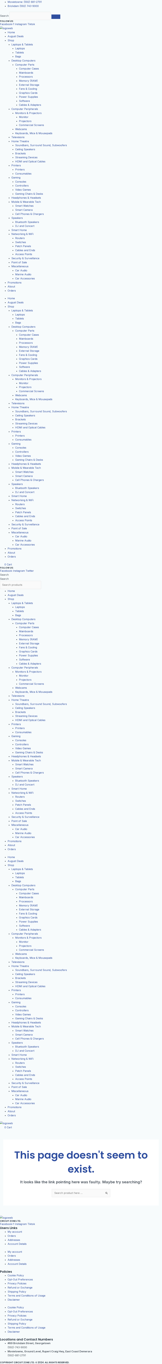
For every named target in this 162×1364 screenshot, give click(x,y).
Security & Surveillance (25, 258)
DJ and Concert (24, 226)
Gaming (15, 177)
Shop (11, 40)
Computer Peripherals (24, 109)
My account (15, 1231)
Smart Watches (24, 205)
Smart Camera (24, 209)
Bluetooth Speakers (27, 222)
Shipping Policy (17, 1291)
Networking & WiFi (22, 234)
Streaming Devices (26, 157)
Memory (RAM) (28, 80)
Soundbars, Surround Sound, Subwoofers (41, 145)
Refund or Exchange (20, 1287)
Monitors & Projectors (28, 113)
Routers (20, 238)
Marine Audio (23, 274)
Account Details (17, 1243)
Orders (12, 290)
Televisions (18, 137)
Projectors (25, 121)
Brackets (20, 153)
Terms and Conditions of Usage (26, 1295)
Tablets (19, 52)
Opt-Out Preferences (20, 1279)
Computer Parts (24, 64)
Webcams (21, 129)
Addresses (14, 1239)
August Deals (16, 36)
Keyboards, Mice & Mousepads (33, 133)
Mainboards (26, 72)
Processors (26, 76)
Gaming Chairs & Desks (29, 193)
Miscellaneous (19, 266)
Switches (20, 242)
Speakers (17, 217)
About (11, 286)
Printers (16, 165)
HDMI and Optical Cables (30, 161)
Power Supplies (28, 96)
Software (24, 100)
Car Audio (21, 270)
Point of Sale (19, 262)
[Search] (55, 17)
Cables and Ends (25, 250)
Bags (18, 56)
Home (11, 32)
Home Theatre (20, 141)
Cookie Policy (16, 1275)
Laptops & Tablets (22, 44)
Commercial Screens (31, 125)
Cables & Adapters (30, 104)
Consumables (23, 173)
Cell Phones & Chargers (29, 214)
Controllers (22, 185)
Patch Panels (23, 246)
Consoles (20, 181)
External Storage (29, 84)
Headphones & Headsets (26, 197)
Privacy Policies (17, 1283)
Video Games (23, 189)
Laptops (20, 48)
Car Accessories (25, 278)
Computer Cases (29, 68)
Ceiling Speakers (25, 149)
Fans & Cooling (28, 88)
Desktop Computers (23, 60)
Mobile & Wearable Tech (26, 201)
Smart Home (19, 230)
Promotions (15, 282)
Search (4, 15)
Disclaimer (14, 1299)
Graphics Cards (28, 92)
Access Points (23, 254)
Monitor (23, 117)
